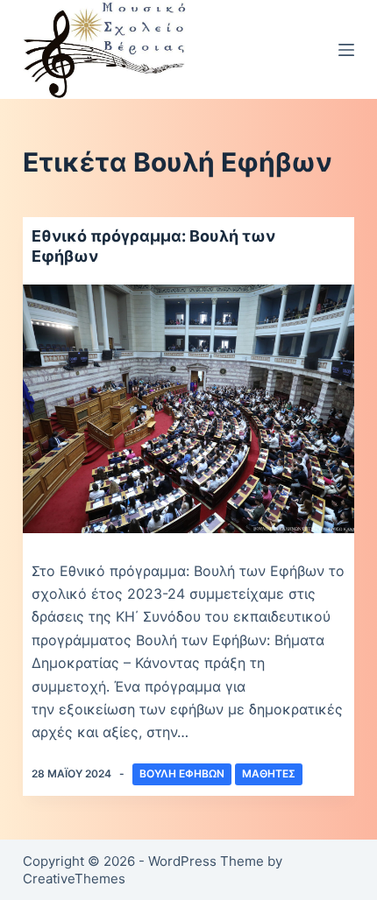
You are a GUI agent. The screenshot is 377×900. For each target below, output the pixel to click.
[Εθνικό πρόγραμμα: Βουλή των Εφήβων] (188, 409)
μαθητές (268, 773)
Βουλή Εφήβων (181, 773)
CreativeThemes (74, 878)
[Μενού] (346, 50)
